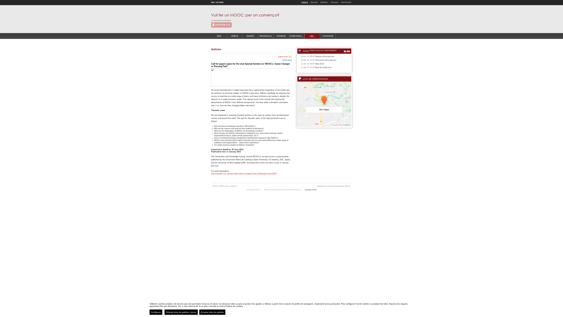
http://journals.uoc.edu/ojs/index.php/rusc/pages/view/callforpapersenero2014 (244, 174)
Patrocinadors (297, 35)
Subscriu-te (283, 56)
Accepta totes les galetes (212, 312)
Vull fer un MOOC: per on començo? (245, 14)
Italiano (334, 2)
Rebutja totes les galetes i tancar (181, 312)
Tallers (250, 35)
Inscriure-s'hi (222, 25)
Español (324, 2)
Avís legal (250, 189)
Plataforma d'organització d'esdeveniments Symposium (283, 189)
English (314, 2)
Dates (306, 51)
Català (304, 2)
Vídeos (234, 35)
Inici (213, 2)
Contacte (327, 35)
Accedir (219, 2)
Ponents (281, 35)
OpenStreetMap (337, 125)
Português (346, 2)
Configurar (156, 312)
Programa (266, 35)
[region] (281, 307)
